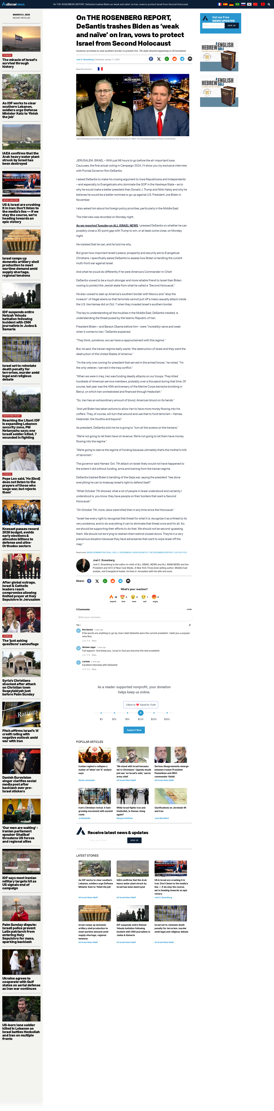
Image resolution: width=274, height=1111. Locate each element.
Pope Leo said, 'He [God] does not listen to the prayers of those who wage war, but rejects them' (21, 485)
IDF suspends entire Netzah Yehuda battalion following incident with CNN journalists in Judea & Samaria (19, 320)
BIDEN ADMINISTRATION (99, 552)
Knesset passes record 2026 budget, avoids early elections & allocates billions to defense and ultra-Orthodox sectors (20, 537)
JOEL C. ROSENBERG (122, 552)
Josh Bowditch (162, 818)
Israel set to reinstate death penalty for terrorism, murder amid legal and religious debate (20, 372)
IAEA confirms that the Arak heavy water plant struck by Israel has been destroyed (20, 158)
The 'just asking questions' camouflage (20, 642)
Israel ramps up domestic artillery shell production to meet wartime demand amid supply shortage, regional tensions (20, 267)
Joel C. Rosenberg (85, 59)
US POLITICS (181, 552)
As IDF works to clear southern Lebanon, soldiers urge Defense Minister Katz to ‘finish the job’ (20, 110)
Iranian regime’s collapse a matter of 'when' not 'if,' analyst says (94, 770)
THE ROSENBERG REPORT (162, 552)
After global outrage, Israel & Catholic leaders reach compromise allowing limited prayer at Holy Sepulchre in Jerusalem (21, 591)
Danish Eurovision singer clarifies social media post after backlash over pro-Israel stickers (19, 784)
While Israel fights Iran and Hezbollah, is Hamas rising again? (131, 811)
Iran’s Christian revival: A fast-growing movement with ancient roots (95, 811)
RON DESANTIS (141, 552)
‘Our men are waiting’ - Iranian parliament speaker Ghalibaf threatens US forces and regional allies (20, 834)
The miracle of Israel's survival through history (19, 63)
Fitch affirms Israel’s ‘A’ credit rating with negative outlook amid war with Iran (20, 735)
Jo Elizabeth (84, 818)
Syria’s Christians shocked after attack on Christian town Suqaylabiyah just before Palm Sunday (19, 687)
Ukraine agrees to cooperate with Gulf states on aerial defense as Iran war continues (21, 983)
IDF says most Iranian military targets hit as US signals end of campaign (19, 883)
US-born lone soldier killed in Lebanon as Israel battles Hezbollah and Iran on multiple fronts (21, 1032)
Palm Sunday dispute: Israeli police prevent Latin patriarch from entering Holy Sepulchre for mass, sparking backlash (19, 933)
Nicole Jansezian (86, 780)
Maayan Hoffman (125, 818)
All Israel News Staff (126, 780)
